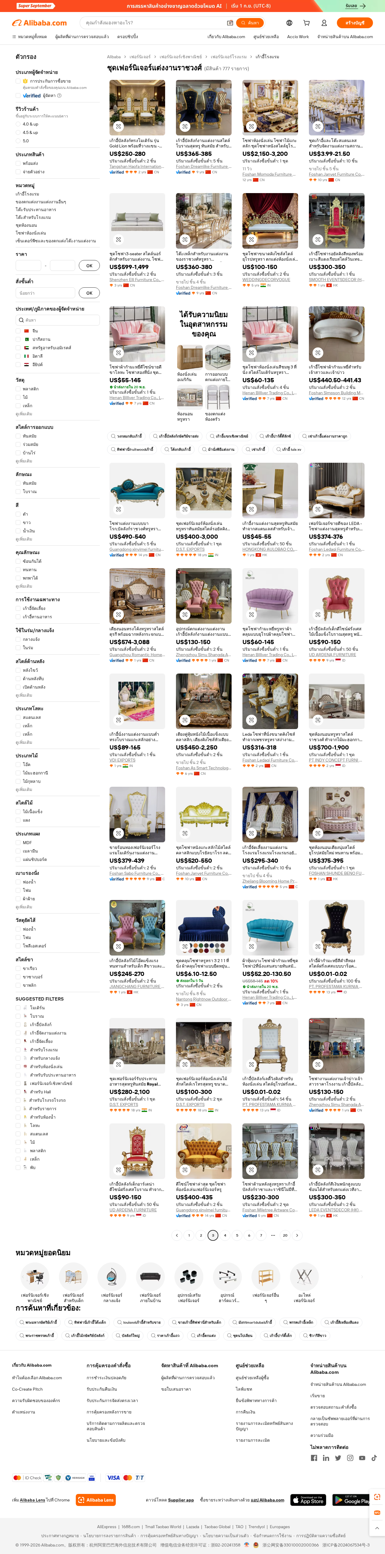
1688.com (131, 1526)
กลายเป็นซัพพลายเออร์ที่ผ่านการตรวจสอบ (340, 1421)
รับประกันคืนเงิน (102, 1389)
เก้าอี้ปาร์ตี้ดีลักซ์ (278, 436)
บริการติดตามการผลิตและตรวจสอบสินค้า (116, 1426)
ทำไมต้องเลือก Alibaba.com (37, 1377)
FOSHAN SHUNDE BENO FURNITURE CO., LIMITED (337, 873)
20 (285, 1235)
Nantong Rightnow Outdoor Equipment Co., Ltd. (204, 999)
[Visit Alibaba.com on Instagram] (350, 1458)
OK (89, 265)
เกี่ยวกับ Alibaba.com (31, 1365)
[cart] (307, 23)
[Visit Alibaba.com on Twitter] (338, 1458)
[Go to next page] (297, 1235)
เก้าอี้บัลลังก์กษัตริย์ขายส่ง (179, 436)
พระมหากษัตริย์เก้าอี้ (41, 1322)
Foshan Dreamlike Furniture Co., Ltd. (204, 166)
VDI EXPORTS (122, 760)
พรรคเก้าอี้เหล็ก (301, 1322)
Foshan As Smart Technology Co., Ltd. (204, 767)
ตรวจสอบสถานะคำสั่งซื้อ (333, 1407)
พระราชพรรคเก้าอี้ (40, 1336)
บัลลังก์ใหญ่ (131, 1336)
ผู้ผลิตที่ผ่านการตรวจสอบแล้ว (188, 1377)
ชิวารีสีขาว (317, 1336)
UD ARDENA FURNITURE (332, 654)
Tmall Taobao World (163, 1526)
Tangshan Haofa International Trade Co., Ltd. (137, 166)
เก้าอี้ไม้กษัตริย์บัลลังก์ (87, 1336)
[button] (230, 22)
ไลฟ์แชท (244, 1389)
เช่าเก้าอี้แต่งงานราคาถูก (327, 436)
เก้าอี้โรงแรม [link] (267, 56)
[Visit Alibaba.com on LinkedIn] (326, 1458)
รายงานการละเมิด (253, 1440)
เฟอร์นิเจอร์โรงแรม (229, 56)
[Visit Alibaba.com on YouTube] (362, 1458)
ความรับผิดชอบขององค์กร (36, 1400)
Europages (280, 1526)
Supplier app (181, 1500)
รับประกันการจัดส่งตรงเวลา (112, 1400)
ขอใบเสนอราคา (176, 1389)
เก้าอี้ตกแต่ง (206, 1336)
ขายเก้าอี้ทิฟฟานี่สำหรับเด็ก (199, 1322)
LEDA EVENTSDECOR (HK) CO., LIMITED (337, 1209)
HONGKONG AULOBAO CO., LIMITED (270, 549)
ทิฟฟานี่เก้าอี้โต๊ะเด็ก (90, 1322)
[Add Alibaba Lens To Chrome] (96, 1500)
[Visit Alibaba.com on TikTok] (374, 1458)
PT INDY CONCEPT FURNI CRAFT (337, 760)
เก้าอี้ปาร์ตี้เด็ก (281, 1336)
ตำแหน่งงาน (23, 1412)
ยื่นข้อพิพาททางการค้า (256, 1400)
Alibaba (114, 56)
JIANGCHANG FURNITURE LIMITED (137, 986)
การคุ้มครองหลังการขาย (109, 1412)
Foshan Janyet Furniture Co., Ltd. (337, 174)
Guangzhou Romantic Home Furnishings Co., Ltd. (137, 654)
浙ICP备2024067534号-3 (346, 1545)
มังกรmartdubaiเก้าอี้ (255, 1322)
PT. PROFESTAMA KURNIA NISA (337, 986)
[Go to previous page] (176, 1235)
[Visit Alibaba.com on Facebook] (314, 1458)
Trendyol (256, 1526)
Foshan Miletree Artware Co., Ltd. (270, 1209)
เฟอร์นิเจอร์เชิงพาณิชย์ (181, 56)
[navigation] (58, 646)
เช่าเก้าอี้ (258, 449)
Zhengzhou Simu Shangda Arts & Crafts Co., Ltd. (204, 654)
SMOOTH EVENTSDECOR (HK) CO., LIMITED (337, 279)
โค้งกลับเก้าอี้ (181, 449)
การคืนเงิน (245, 1412)
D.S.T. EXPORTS (190, 549)
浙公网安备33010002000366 (291, 1545)
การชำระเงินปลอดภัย (106, 1377)
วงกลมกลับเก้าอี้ (129, 436)
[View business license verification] (247, 1545)
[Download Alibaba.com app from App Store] (308, 1500)
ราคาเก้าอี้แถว (168, 1336)
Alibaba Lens (32, 1500)
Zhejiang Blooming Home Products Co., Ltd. (270, 881)
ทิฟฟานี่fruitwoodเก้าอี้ (135, 449)
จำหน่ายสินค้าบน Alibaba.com (338, 1384)
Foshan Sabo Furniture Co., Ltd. (137, 873)
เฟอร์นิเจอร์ (140, 56)
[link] (377, 1497)
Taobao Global (217, 1526)
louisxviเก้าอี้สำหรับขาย (142, 1322)
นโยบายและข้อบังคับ (106, 1440)
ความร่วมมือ (321, 1435)
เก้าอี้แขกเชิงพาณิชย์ (232, 436)
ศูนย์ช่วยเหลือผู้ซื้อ (252, 1377)
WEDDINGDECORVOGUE (266, 279)
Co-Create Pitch (27, 1389)
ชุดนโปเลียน (242, 1336)
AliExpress (106, 1526)
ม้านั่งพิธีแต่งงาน (221, 449)
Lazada (192, 1526)
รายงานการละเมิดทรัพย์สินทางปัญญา (264, 1426)
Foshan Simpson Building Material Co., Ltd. (337, 392)
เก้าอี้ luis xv (291, 449)
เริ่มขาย (317, 1395)
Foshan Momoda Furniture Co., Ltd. (270, 174)
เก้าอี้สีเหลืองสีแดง (345, 1322)
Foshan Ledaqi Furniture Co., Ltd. (337, 549)
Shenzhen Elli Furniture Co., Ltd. (137, 279)
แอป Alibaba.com (267, 1500)
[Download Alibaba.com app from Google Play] (352, 1500)
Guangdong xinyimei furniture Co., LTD (137, 549)
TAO (239, 1526)
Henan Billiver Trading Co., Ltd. (137, 397)
